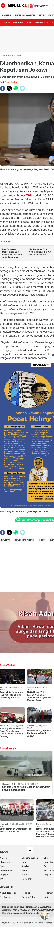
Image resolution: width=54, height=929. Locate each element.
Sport (29, 22)
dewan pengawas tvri (24, 540)
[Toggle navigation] (3, 5)
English (47, 874)
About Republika (8, 893)
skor (41, 15)
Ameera (4, 857)
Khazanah (4, 862)
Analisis (25, 866)
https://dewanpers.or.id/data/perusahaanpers (24, 913)
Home (2, 55)
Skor (46, 857)
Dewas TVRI (24, 195)
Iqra (24, 862)
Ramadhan (27, 879)
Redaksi (26, 893)
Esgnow (4, 874)
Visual (25, 874)
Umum (18, 55)
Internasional (41, 22)
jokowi (42, 540)
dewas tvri (5, 540)
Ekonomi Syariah (25, 15)
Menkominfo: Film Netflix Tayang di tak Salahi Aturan (39, 252)
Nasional (6, 22)
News (10, 55)
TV (1, 879)
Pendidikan (18, 22)
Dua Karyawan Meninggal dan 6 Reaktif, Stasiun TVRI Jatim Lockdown (12, 253)
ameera (6, 15)
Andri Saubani (11, 82)
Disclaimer (5, 897)
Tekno (25, 870)
